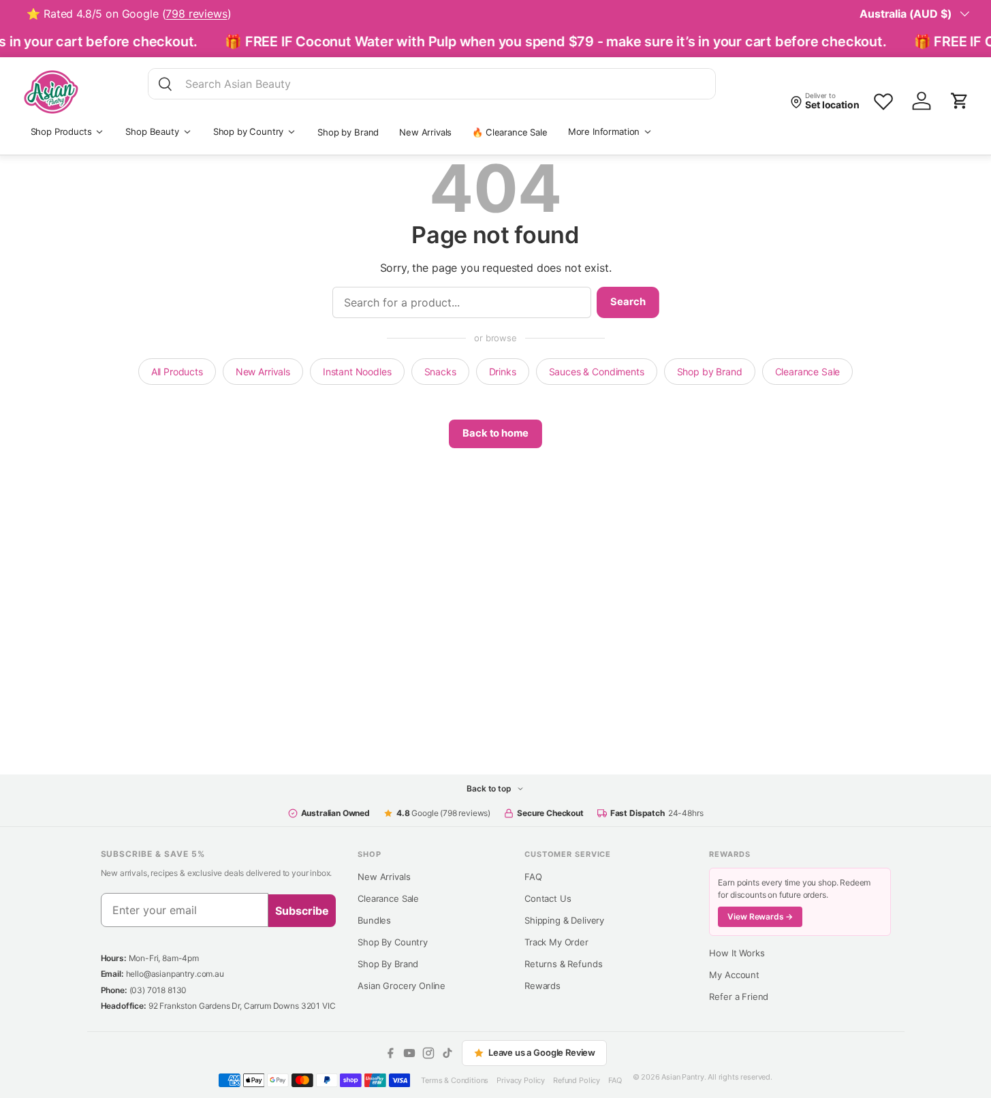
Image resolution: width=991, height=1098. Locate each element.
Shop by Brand (348, 132)
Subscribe (302, 910)
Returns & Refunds (563, 963)
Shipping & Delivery (564, 920)
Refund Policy (576, 1080)
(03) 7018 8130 (158, 990)
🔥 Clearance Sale (509, 132)
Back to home (495, 433)
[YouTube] (409, 1053)
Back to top (490, 788)
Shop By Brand (388, 963)
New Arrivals (425, 132)
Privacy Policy (521, 1080)
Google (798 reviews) (443, 813)
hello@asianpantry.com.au (175, 974)
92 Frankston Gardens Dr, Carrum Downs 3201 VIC (242, 1006)
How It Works (736, 952)
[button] (960, 101)
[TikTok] (447, 1053)
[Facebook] (390, 1053)
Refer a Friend (738, 996)
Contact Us (547, 898)
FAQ (533, 876)
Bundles (374, 920)
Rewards (542, 985)
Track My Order (556, 942)
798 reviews (196, 13)
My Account (734, 974)
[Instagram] (428, 1053)
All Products (177, 371)
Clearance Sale (807, 371)
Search (627, 302)
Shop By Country (393, 942)
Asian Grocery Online (401, 985)
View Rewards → (760, 916)
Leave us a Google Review (541, 1052)
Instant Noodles (357, 371)
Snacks (440, 371)
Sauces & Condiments (596, 371)
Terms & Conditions (454, 1080)
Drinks (502, 371)
